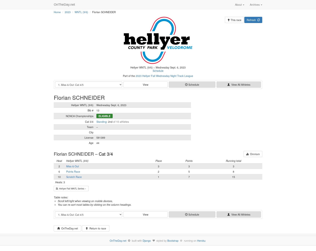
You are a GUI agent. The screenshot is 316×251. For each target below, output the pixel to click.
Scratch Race (74, 177)
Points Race (73, 171)
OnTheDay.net (65, 4)
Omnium (254, 154)
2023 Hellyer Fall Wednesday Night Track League (164, 76)
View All (240, 84)
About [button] (238, 4)
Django (147, 240)
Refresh (252, 20)
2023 (68, 12)
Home (57, 12)
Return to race (97, 228)
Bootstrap (172, 240)
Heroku (201, 240)
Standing (101, 121)
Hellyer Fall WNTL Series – (72, 188)
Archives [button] (255, 4)
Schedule (158, 71)
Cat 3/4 (106, 154)
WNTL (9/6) (81, 12)
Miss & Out (72, 166)
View (145, 84)
